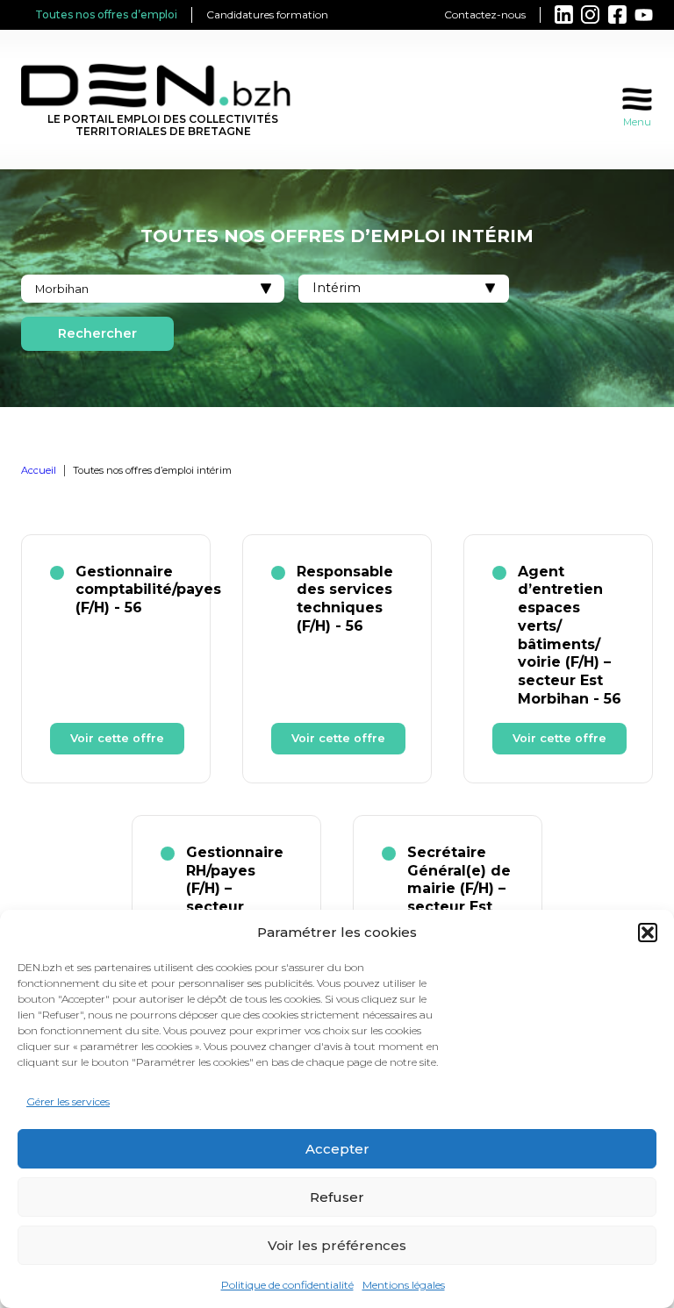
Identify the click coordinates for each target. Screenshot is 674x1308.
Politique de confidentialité (287, 1284)
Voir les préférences (337, 1245)
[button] (647, 932)
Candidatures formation (267, 14)
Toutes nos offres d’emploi (106, 14)
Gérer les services (68, 1101)
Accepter (337, 1148)
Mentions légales (403, 1284)
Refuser (337, 1197)
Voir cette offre (117, 738)
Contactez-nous (485, 14)
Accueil (38, 470)
